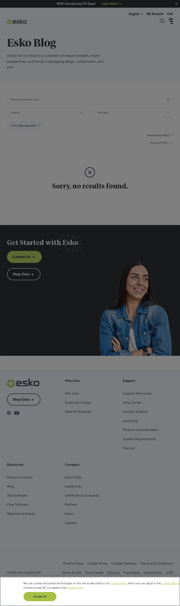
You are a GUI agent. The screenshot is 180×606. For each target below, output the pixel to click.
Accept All (39, 596)
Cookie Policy (118, 583)
